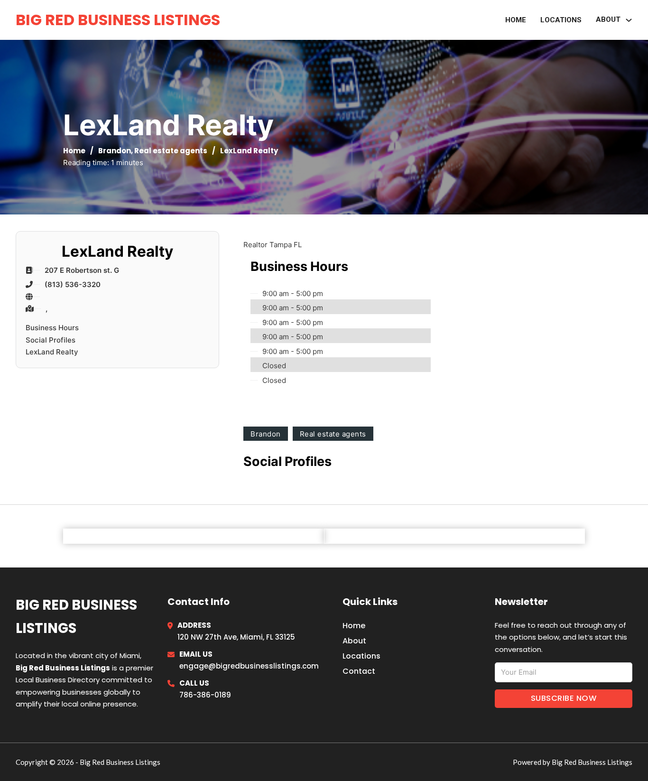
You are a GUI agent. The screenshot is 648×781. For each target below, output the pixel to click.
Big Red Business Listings (118, 19)
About (354, 640)
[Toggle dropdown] (628, 20)
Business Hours (52, 327)
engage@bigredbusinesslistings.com (249, 666)
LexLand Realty (52, 351)
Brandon (114, 151)
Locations (561, 20)
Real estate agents (170, 151)
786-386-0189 (205, 695)
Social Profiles (50, 339)
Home (515, 20)
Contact (359, 671)
